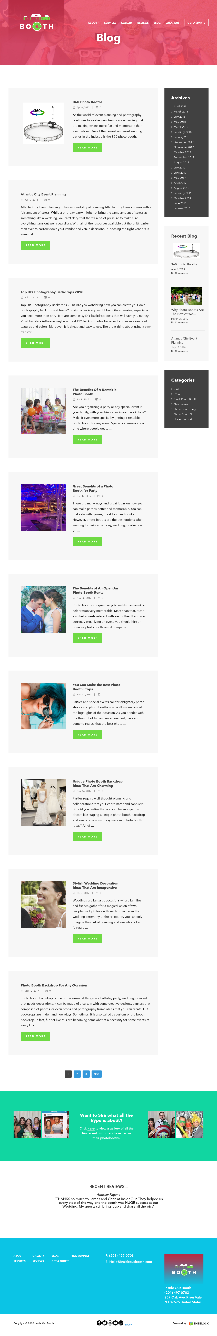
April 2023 (180, 106)
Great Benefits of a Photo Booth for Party (93, 488)
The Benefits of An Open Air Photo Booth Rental (95, 590)
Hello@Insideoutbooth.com (130, 1261)
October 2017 (182, 152)
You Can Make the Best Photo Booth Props (97, 687)
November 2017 (184, 147)
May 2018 (180, 122)
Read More (87, 147)
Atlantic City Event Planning (43, 194)
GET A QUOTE (60, 1261)
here (91, 1129)
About (92, 23)
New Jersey (181, 404)
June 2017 (180, 172)
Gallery (127, 23)
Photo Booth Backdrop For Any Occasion (54, 985)
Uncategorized (183, 419)
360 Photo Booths (87, 102)
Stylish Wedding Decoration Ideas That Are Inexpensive (95, 885)
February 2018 (183, 132)
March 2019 (181, 111)
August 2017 (181, 162)
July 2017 (179, 167)
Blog (157, 23)
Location (172, 23)
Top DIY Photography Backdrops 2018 (52, 292)
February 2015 (183, 193)
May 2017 (180, 178)
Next (96, 1074)
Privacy (128, 1324)
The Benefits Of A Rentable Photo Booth (95, 392)
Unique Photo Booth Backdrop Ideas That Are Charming (98, 783)
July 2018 (179, 116)
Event (177, 394)
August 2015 (181, 188)
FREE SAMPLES (80, 1255)
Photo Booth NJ (183, 414)
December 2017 (184, 142)
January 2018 (182, 137)
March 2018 (181, 127)
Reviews (143, 23)
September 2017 (184, 157)
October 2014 (182, 198)
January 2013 (182, 208)
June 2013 (180, 203)
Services (110, 23)
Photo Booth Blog (185, 409)
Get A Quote (196, 22)
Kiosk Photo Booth (185, 399)
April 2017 (180, 183)
